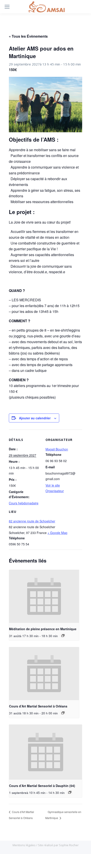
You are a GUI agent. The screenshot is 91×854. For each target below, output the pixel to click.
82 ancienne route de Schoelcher (32, 521)
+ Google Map (57, 532)
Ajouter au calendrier (35, 418)
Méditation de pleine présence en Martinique (42, 629)
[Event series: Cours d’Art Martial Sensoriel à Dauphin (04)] (69, 792)
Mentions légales (24, 845)
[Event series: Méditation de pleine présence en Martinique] (62, 635)
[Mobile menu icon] (7, 6)
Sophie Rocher (69, 845)
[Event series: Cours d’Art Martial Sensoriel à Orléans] (62, 712)
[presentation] (44, 596)
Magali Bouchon (57, 449)
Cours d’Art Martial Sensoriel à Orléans (38, 706)
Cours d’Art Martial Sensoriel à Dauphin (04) (42, 785)
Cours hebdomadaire (23, 503)
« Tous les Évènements (28, 36)
